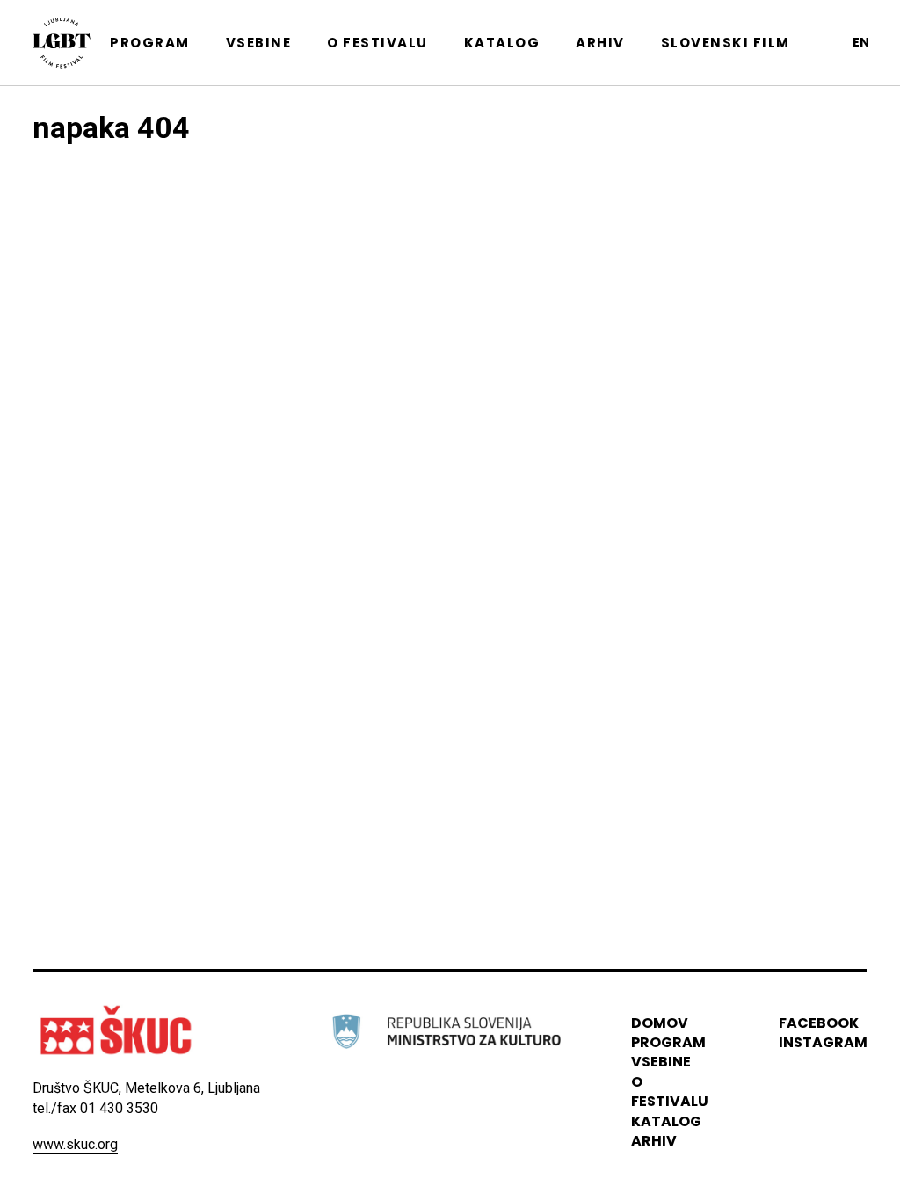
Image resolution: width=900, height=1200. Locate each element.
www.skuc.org (75, 1144)
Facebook (819, 1023)
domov (659, 1023)
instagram (823, 1042)
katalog (666, 1121)
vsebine (661, 1062)
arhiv (654, 1141)
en (861, 42)
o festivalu (669, 1091)
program (668, 1042)
